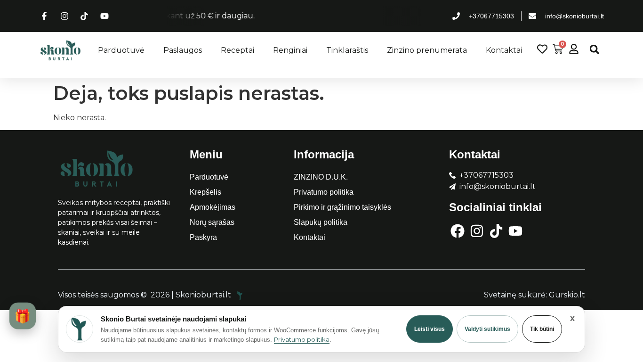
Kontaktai (504, 50)
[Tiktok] (496, 230)
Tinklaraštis (347, 50)
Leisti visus (429, 329)
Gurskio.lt (567, 294)
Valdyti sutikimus (487, 329)
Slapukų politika (320, 222)
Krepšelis (205, 192)
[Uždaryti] (572, 318)
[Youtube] (515, 230)
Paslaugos (182, 50)
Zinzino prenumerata (427, 50)
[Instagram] (476, 230)
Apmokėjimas (212, 207)
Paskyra (203, 237)
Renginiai (290, 50)
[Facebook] (457, 230)
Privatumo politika (324, 192)
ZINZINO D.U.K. (321, 177)
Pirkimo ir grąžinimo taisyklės (342, 207)
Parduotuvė (121, 50)
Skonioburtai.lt (204, 294)
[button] (594, 49)
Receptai (237, 50)
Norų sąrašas (212, 222)
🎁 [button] (22, 316)
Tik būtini (542, 329)
